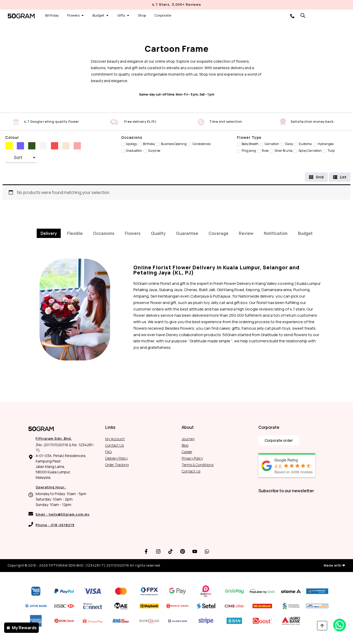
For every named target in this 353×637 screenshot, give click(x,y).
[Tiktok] (170, 551)
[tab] (49, 233)
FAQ (108, 451)
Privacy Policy (192, 458)
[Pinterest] (183, 551)
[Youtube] (195, 551)
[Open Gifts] (128, 15)
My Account (115, 438)
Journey (188, 438)
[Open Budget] (107, 15)
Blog (185, 445)
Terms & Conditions (197, 464)
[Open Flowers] (82, 15)
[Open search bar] (302, 15)
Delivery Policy (116, 458)
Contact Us (114, 445)
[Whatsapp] (207, 551)
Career (187, 451)
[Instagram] (158, 551)
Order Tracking (117, 464)
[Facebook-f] (146, 551)
